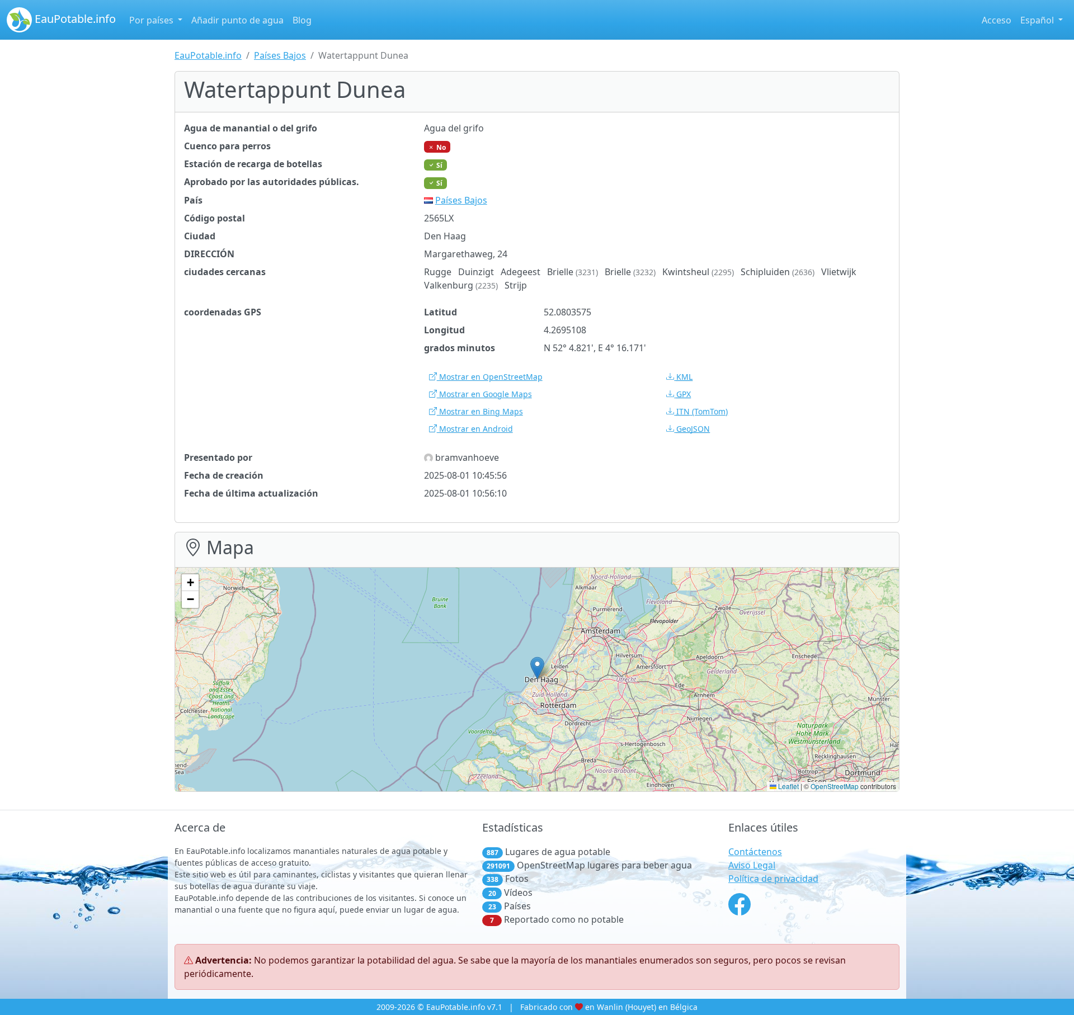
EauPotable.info (74, 18)
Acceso (996, 20)
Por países (152, 20)
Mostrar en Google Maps (484, 394)
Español (1038, 20)
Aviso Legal (751, 865)
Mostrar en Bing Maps (480, 411)
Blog (302, 20)
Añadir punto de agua (237, 20)
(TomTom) (702, 411)
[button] (537, 668)
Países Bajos (280, 55)
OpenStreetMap (835, 786)
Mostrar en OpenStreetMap (490, 376)
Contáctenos (755, 852)
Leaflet (787, 786)
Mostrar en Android (475, 428)
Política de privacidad (773, 878)
